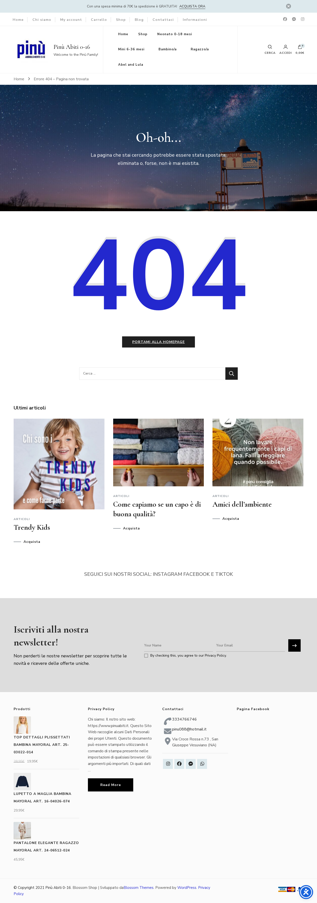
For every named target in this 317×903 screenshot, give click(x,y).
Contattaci (163, 19)
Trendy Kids (32, 527)
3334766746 (184, 719)
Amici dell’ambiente (242, 504)
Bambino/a (167, 49)
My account (71, 19)
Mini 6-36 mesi (131, 49)
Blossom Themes (139, 887)
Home (18, 19)
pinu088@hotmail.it (189, 729)
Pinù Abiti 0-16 (71, 47)
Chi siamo (41, 19)
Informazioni (195, 19)
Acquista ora (192, 6)
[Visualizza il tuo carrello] (300, 48)
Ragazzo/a (200, 49)
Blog (139, 19)
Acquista (32, 542)
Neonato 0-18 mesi (174, 34)
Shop (121, 19)
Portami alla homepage (158, 342)
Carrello (99, 19)
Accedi (285, 52)
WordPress (186, 887)
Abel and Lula (130, 64)
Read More (110, 785)
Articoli (22, 519)
